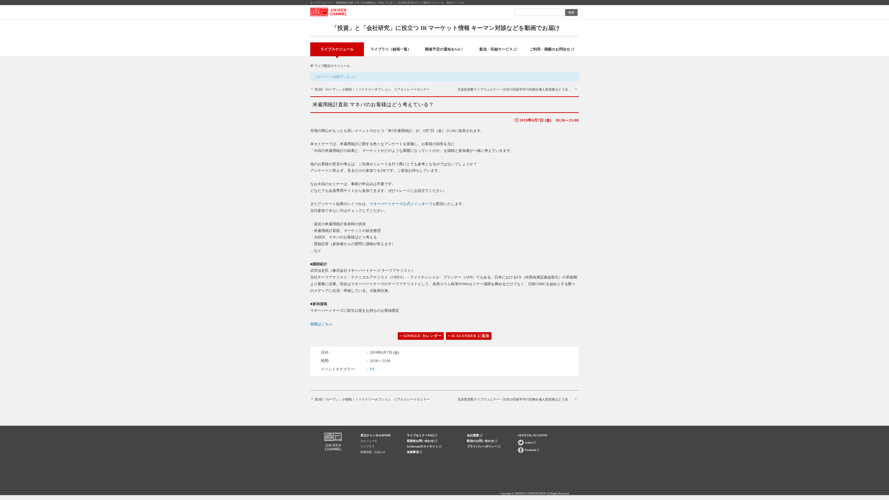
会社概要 (473, 435)
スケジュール (368, 441)
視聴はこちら (321, 324)
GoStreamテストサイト (423, 446)
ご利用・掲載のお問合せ (550, 49)
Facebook (531, 450)
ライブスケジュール (337, 49)
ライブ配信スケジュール (331, 66)
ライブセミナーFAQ (421, 435)
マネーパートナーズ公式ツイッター (399, 204)
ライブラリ (367, 446)
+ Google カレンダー (421, 336)
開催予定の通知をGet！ (444, 49)
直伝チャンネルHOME (375, 435)
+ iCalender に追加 (468, 336)
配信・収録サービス (496, 49)
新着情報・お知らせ (372, 452)
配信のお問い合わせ (481, 441)
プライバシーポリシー (482, 446)
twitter (529, 442)
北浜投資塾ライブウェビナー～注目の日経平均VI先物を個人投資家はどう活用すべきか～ (522, 89)
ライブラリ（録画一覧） (390, 49)
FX (372, 369)
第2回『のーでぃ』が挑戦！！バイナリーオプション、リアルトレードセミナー (372, 89)
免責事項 (413, 452)
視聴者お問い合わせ (421, 441)
